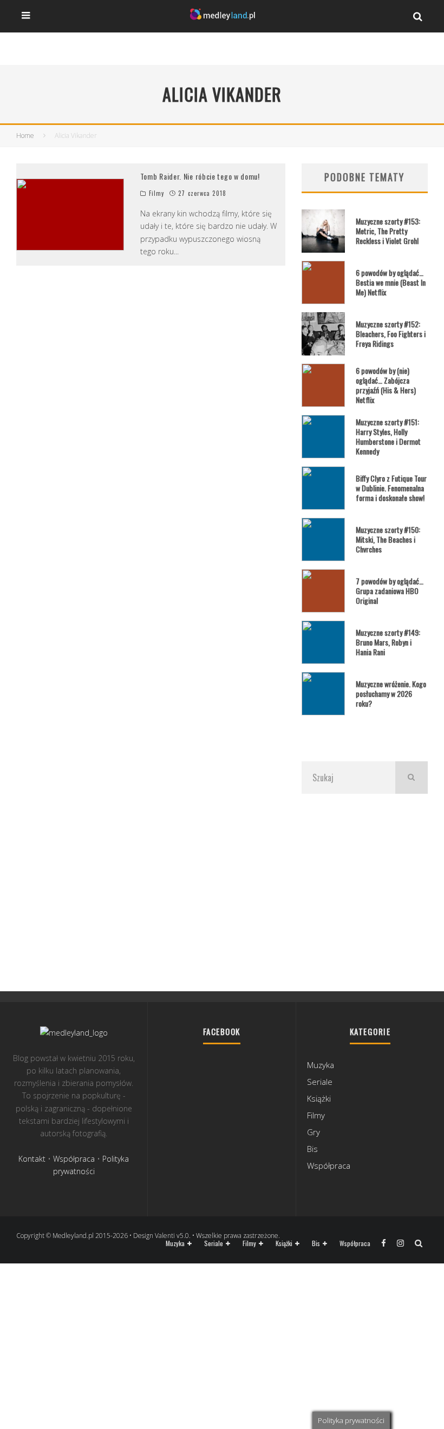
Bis (312, 1148)
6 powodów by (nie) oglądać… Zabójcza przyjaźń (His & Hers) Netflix (386, 385)
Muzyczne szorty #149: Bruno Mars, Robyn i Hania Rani (388, 642)
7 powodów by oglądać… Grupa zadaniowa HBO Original (389, 590)
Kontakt (31, 1159)
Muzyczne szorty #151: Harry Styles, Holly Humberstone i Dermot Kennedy (388, 436)
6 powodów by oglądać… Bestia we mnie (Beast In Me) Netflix (391, 282)
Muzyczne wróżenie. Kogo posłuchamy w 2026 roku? (391, 693)
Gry (313, 1132)
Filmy (157, 193)
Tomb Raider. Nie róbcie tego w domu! (200, 176)
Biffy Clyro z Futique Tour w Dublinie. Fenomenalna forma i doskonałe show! (391, 487)
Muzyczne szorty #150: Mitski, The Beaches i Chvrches (388, 539)
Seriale (319, 1081)
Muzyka (320, 1064)
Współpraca (74, 1159)
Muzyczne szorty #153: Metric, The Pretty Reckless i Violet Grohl (388, 230)
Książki (319, 1098)
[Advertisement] (365, 891)
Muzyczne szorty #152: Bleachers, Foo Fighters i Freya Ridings (391, 333)
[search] (411, 777)
